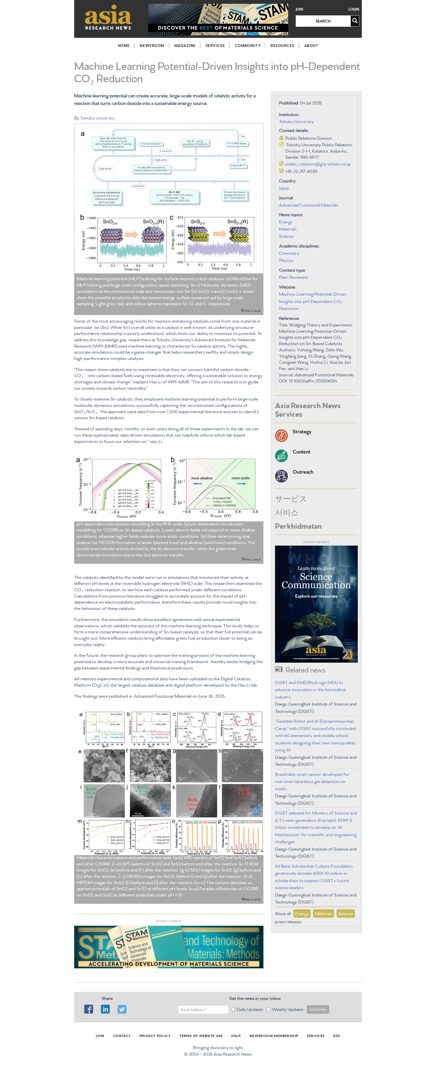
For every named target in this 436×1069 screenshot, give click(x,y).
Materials (287, 228)
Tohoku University (97, 117)
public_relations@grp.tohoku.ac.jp (318, 163)
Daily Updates (250, 1009)
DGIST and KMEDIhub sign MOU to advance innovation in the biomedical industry (310, 689)
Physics (286, 260)
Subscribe (318, 1009)
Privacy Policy (155, 1035)
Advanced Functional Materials (308, 204)
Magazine (185, 45)
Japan (284, 187)
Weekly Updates (287, 1009)
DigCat (100, 684)
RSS (336, 1035)
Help (236, 1035)
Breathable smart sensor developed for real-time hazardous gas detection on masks (312, 781)
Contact (122, 1035)
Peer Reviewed (293, 276)
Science (286, 236)
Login (353, 9)
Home (124, 45)
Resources (282, 45)
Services (215, 45)
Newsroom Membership (274, 1035)
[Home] (109, 17)
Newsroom (152, 45)
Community (248, 45)
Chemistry (289, 253)
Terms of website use (201, 1035)
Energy (286, 221)
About (311, 45)
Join (299, 9)
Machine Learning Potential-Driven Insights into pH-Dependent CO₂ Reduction (312, 301)
